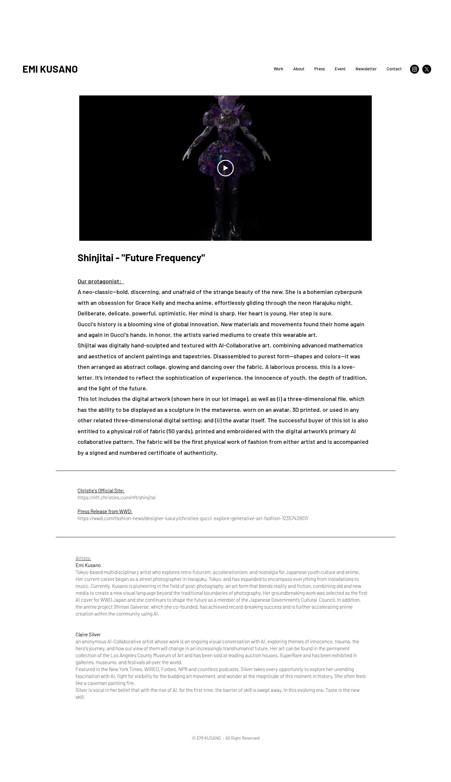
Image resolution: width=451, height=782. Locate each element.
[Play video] (225, 168)
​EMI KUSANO (50, 69)
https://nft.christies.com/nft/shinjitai (117, 497)
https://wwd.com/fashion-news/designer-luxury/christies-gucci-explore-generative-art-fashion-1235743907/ (193, 518)
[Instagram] (414, 69)
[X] (426, 69)
